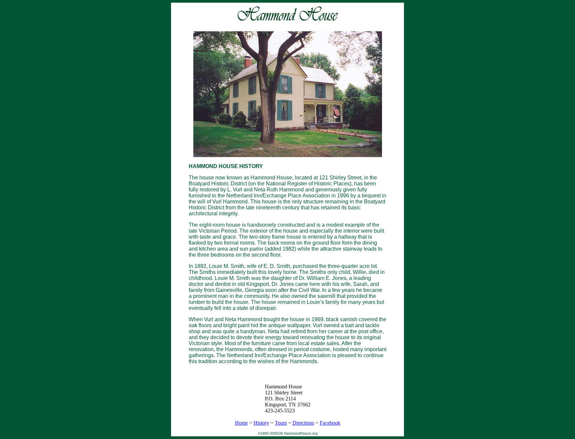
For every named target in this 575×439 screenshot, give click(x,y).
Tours (281, 423)
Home (241, 423)
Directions (303, 423)
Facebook (330, 423)
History (261, 423)
